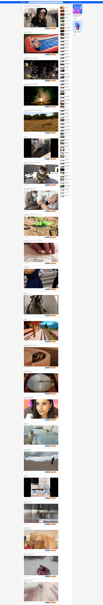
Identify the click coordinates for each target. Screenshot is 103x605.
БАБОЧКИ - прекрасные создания (31, 58)
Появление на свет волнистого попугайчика (33, 240)
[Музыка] (21, 10)
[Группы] (21, 12)
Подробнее (75, 18)
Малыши (26, 423)
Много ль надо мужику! (29, 397)
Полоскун (26, 292)
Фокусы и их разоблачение (29, 188)
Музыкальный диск (28, 371)
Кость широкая (27, 527)
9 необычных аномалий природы (31, 84)
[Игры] (21, 15)
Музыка (73, 2)
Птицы (25, 136)
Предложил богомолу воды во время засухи (33, 214)
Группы (81, 2)
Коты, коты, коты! (27, 501)
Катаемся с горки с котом (29, 553)
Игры (77, 2)
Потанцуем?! (26, 266)
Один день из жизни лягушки (30, 345)
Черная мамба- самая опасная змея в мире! (33, 110)
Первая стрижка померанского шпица (32, 162)
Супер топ (25, 33)
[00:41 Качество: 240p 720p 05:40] (41, 17)
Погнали (25, 319)
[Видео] (21, 9)
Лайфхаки (26, 475)
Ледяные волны (27, 449)
